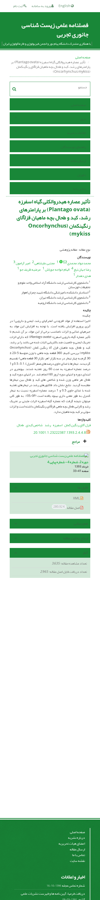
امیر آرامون (23, 263)
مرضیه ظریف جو (30, 269)
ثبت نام (18, 6)
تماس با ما (79, 188)
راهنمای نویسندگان (73, 147)
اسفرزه (57, 425)
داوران (81, 175)
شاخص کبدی (34, 425)
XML (76, 498)
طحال (20, 425)
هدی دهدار (83, 276)
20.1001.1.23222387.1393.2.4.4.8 (59, 432)
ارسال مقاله (78, 161)
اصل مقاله (66, 507)
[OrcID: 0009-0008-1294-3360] (61, 261)
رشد (48, 425)
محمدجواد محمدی (79, 263)
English (64, 6)
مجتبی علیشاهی (44, 263)
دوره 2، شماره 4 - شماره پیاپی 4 (67, 462)
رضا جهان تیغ (82, 269)
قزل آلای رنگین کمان (77, 425)
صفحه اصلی (82, 57)
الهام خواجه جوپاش (57, 269)
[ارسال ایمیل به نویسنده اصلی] (65, 262)
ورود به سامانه (41, 6)
